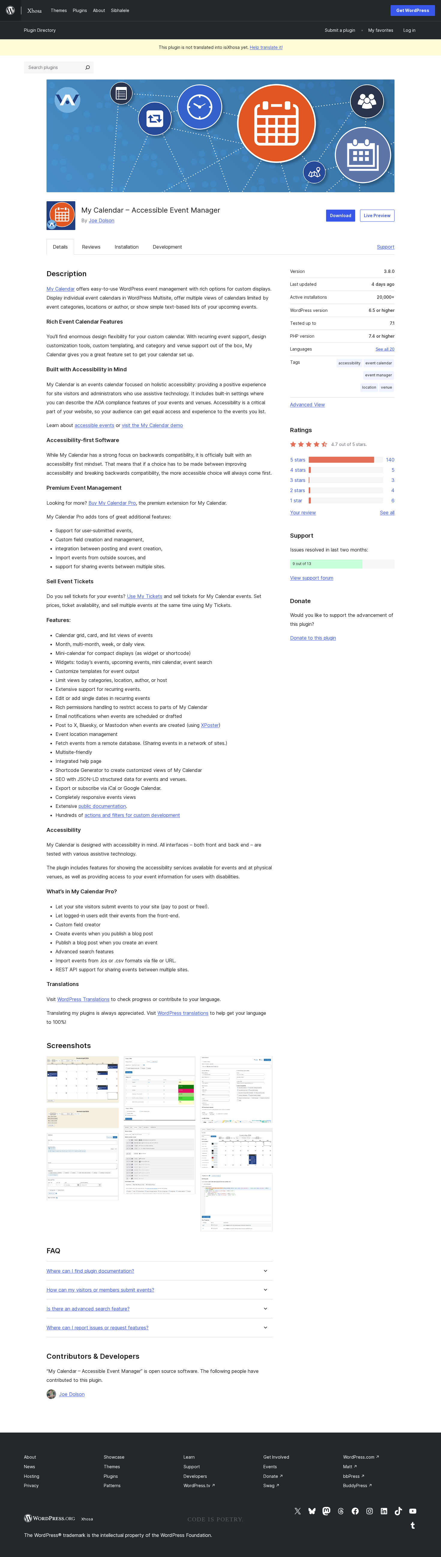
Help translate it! (266, 47)
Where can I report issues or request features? (97, 1328)
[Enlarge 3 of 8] (111, 1141)
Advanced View (307, 405)
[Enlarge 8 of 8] (265, 1181)
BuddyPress (357, 1485)
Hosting (31, 1476)
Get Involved (276, 1457)
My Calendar (60, 289)
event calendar (378, 363)
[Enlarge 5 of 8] (187, 1134)
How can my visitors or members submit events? (100, 1290)
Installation (127, 247)
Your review (303, 513)
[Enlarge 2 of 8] (111, 1116)
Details (60, 247)
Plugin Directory (40, 30)
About (30, 1457)
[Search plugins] (88, 67)
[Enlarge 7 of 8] (265, 1136)
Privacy (31, 1485)
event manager (378, 375)
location (369, 387)
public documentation (102, 806)
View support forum (311, 578)
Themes (112, 1466)
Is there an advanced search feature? (88, 1309)
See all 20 (385, 349)
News (29, 1466)
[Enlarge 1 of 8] (111, 1064)
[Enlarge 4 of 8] (187, 1064)
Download (340, 215)
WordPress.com (361, 1457)
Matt (350, 1466)
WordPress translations (183, 1013)
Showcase (114, 1457)
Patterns (112, 1485)
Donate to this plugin (313, 638)
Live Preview (377, 215)
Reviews (91, 247)
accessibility (349, 363)
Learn (189, 1457)
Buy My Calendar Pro (112, 503)
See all (387, 513)
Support (385, 247)
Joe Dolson (101, 220)
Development (167, 247)
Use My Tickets (144, 596)
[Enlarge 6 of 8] (265, 1064)
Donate (273, 1476)
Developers (195, 1476)
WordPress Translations (83, 999)
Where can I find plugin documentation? (90, 1271)
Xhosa (87, 1519)
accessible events (94, 425)
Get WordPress (412, 10)
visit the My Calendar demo (152, 425)
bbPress (354, 1476)
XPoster (210, 725)
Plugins (111, 1476)
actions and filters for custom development (132, 815)
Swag (271, 1485)
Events (270, 1466)
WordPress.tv (199, 1485)
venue (386, 387)
